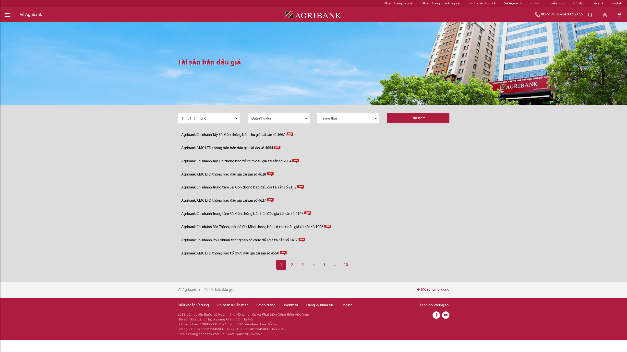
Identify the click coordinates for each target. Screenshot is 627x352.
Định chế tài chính (483, 3)
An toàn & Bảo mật (232, 305)
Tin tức (535, 3)
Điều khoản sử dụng (193, 305)
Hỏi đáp (579, 3)
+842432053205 (571, 14)
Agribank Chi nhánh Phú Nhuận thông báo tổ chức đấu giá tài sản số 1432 (239, 240)
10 (346, 265)
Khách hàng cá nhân (399, 3)
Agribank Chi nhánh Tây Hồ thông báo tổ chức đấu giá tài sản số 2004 (236, 161)
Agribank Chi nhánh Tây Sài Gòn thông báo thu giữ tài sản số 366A (233, 135)
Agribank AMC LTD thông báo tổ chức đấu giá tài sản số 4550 (230, 253)
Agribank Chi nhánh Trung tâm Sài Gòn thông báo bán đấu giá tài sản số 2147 (242, 214)
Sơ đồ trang (266, 305)
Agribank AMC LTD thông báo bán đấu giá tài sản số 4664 (227, 148)
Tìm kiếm (418, 118)
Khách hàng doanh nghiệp (441, 3)
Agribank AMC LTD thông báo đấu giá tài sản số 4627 (223, 201)
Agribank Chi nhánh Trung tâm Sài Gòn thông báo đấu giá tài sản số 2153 (238, 187)
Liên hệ (598, 3)
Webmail (291, 305)
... (335, 265)
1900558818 (548, 14)
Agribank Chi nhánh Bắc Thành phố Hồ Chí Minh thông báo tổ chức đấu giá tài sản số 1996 (252, 227)
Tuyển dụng (556, 3)
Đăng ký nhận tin (319, 305)
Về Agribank (513, 3)
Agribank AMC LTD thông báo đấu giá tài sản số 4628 (223, 174)
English (617, 3)
